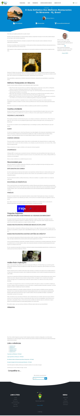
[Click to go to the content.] (40, 30)
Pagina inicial (65, 397)
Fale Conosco (65, 404)
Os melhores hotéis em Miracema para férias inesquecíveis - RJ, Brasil (20, 359)
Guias (66, 399)
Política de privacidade (15, 402)
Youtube (15, 397)
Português (40, 392)
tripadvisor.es (12, 347)
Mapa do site (15, 406)
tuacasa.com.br (12, 351)
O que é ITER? (65, 53)
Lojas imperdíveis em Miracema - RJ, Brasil (15, 356)
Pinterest (15, 399)
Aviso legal (15, 404)
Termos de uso (15, 401)
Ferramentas (65, 401)
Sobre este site (65, 402)
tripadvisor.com (12, 346)
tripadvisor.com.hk (13, 348)
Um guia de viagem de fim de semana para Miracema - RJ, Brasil (19, 362)
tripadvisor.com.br (13, 350)
